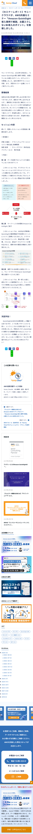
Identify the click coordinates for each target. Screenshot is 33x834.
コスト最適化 (15, 635)
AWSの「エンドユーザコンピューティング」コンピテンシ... (16, 524)
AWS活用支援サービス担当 (13, 386)
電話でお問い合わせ (18, 761)
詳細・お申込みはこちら (16, 829)
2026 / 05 (7, 664)
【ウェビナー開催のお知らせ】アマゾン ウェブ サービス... (16, 495)
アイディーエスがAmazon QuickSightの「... (16, 466)
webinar (18, 638)
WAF (13, 642)
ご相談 (18, 777)
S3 (27, 638)
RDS (5, 635)
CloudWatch (7, 638)
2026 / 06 (7, 661)
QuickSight (25, 631)
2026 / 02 (7, 672)
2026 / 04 (7, 667)
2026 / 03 (7, 669)
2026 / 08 (7, 655)
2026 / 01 (7, 675)
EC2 (15, 631)
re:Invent (6, 631)
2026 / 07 (7, 658)
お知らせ (27, 33)
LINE (11, 63)
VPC (5, 642)
